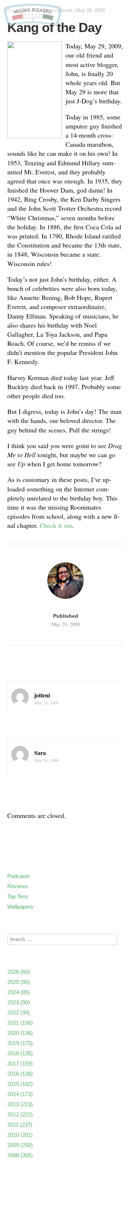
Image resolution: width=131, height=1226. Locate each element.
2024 (18, 992)
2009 (20, 1145)
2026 (18, 972)
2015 (20, 1084)
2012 (20, 1114)
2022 (18, 1012)
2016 (20, 1074)
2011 (19, 1125)
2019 (20, 1043)
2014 (20, 1094)
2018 (20, 1053)
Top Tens (17, 896)
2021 (20, 1023)
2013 (20, 1104)
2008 (20, 1155)
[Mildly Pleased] (33, 22)
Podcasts (18, 876)
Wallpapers (20, 906)
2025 (18, 982)
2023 (18, 1002)
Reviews (17, 886)
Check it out (56, 525)
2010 (20, 1135)
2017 (20, 1063)
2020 (20, 1033)
